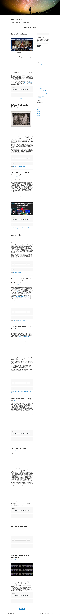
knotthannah (39, 85)
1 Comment (26, 98)
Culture (14, 227)
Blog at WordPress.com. (10, 613)
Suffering (14, 166)
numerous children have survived (27, 82)
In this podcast (18, 291)
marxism (26, 391)
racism (18, 391)
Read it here (12, 259)
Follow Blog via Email (40, 37)
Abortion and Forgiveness (19, 448)
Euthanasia (24, 227)
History (16, 272)
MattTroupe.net (17, 19)
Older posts (22, 608)
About (13, 22)
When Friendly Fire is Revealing (21, 399)
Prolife (24, 98)
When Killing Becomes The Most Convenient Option (21, 174)
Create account (39, 107)
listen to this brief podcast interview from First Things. (20, 296)
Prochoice (21, 98)
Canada (22, 227)
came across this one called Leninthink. (16, 339)
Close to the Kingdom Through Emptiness (42, 64)
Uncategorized (15, 549)
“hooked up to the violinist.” (26, 70)
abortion (14, 98)
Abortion (19, 98)
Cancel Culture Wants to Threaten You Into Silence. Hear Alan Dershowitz (21, 281)
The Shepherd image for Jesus (41, 67)
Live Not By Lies (16, 235)
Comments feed (39, 113)
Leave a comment (23, 166)
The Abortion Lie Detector (19, 34)
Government (16, 227)
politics (28, 391)
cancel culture (19, 320)
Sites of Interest (26, 22)
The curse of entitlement (19, 526)
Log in (37, 109)
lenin (24, 391)
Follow (39, 45)
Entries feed (38, 111)
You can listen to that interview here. (24, 336)
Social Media (18, 22)
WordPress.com (39, 115)
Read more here (13, 428)
